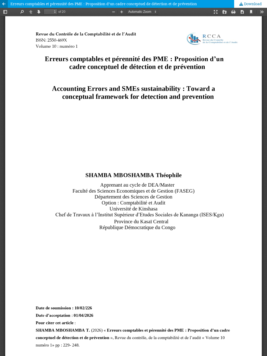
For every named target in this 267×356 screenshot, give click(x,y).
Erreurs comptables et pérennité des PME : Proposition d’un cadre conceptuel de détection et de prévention (103, 3)
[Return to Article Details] (4, 4)
